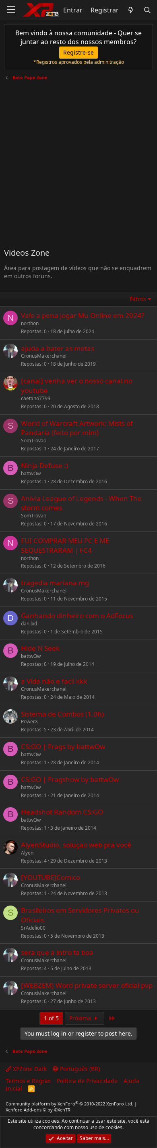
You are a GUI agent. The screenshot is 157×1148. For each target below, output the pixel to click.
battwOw (31, 473)
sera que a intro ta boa (57, 952)
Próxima (81, 1018)
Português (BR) (79, 1069)
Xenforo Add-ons (38, 1110)
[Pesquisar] (147, 10)
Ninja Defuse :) (44, 465)
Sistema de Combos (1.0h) (62, 714)
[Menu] (11, 10)
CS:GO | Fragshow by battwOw (70, 779)
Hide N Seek (40, 648)
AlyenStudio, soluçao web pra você (76, 844)
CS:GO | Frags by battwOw (63, 746)
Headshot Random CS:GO (62, 811)
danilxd (29, 623)
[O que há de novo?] (131, 10)
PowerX (29, 721)
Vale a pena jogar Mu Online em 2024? (82, 315)
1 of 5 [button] (51, 1018)
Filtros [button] (138, 299)
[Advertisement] (78, 161)
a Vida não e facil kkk (54, 681)
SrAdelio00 (33, 927)
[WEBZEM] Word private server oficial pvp (87, 985)
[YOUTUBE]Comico (50, 877)
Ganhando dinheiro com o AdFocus (77, 615)
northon (30, 323)
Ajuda (131, 1081)
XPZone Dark (29, 1069)
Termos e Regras (28, 1081)
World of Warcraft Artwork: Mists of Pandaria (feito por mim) (77, 428)
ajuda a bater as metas (57, 348)
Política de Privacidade (87, 1081)
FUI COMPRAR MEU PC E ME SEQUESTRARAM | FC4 (65, 545)
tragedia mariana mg (55, 582)
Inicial (14, 1088)
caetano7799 (35, 398)
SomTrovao (33, 440)
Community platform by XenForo (69, 1104)
